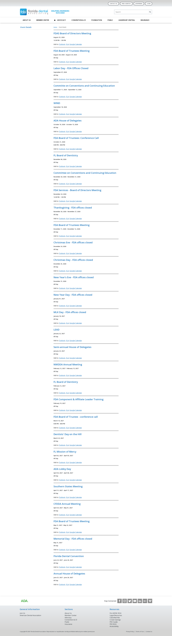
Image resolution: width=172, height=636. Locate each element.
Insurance (145, 20)
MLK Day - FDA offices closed (70, 312)
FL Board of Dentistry (66, 155)
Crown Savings (115, 620)
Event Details (25, 27)
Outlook (62, 44)
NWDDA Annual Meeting (68, 364)
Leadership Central (127, 20)
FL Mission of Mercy (65, 451)
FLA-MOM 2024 (115, 613)
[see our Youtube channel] (135, 601)
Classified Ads (115, 617)
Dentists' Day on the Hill (68, 434)
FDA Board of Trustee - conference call (76, 416)
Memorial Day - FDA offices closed (73, 538)
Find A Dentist (126, 3)
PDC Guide (114, 622)
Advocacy (61, 20)
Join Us (22, 613)
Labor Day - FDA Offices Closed (71, 68)
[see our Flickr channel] (145, 601)
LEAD (56, 329)
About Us (27, 20)
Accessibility (114, 626)
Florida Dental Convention (69, 556)
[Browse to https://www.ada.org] (24, 601)
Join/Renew (138, 3)
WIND (57, 103)
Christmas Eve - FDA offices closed (73, 242)
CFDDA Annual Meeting (67, 503)
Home (55, 27)
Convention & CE (78, 20)
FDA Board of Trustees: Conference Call (76, 138)
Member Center (42, 20)
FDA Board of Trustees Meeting (71, 50)
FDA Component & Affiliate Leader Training (78, 399)
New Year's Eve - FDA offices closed (74, 277)
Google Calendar (75, 44)
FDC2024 (113, 624)
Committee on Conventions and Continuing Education (85, 172)
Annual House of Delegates (69, 573)
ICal (67, 44)
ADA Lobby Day (62, 469)
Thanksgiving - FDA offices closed (73, 207)
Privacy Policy (130, 631)
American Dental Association (30, 615)
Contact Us (113, 3)
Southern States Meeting (68, 486)
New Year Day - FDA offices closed (73, 294)
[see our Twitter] (130, 601)
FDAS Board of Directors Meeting (72, 33)
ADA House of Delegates (68, 120)
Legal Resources (116, 615)
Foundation (96, 20)
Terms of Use (140, 631)
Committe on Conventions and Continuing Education (84, 85)
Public (110, 20)
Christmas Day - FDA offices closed (73, 259)
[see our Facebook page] (119, 601)
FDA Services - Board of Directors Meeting (77, 190)
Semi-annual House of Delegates (72, 347)
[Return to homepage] (45, 11)
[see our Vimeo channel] (150, 601)
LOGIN (148, 3)
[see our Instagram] (124, 601)
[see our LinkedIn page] (140, 601)
